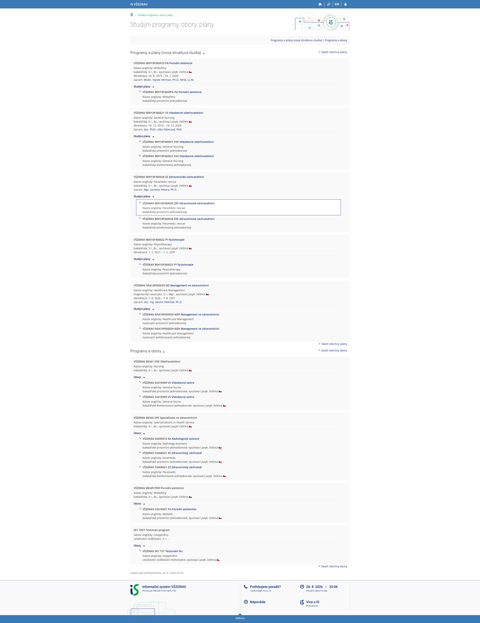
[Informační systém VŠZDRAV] (132, 14)
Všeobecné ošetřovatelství (186, 113)
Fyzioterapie (176, 239)
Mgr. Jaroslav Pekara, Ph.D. (160, 189)
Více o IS (312, 602)
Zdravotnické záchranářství (186, 177)
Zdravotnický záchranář (187, 453)
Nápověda (257, 602)
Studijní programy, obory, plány (155, 15)
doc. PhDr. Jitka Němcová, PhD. (163, 129)
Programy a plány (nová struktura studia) (296, 40)
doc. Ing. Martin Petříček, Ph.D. (163, 302)
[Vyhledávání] (328, 4)
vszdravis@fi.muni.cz (260, 590)
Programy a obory (336, 40)
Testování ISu (174, 551)
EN (337, 4)
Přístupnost (312, 606)
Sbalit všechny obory (334, 350)
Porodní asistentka (184, 509)
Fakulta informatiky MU (164, 590)
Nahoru (240, 618)
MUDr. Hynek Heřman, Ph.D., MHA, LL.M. (169, 80)
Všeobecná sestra (183, 382)
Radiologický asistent (185, 438)
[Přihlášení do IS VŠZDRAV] (345, 4)
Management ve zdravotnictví (189, 285)
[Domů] (320, 4)
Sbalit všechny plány (334, 52)
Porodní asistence (180, 63)
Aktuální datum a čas (316, 590)
